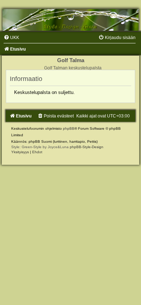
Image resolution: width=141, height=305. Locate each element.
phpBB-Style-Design (86, 147)
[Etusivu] (70, 20)
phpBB (68, 128)
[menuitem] (11, 37)
